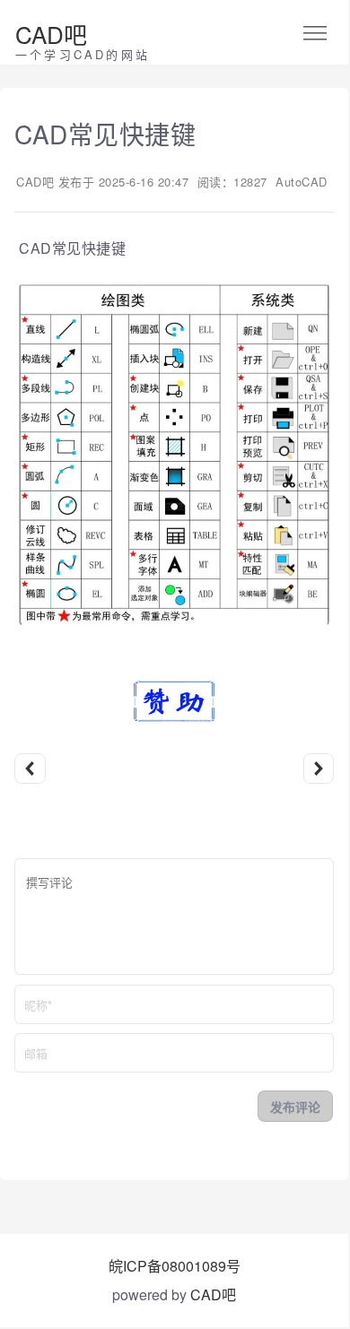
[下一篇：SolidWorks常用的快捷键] (319, 768)
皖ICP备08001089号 (175, 1265)
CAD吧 (51, 33)
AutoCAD (302, 181)
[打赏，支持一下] (174, 718)
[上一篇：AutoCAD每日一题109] (30, 768)
